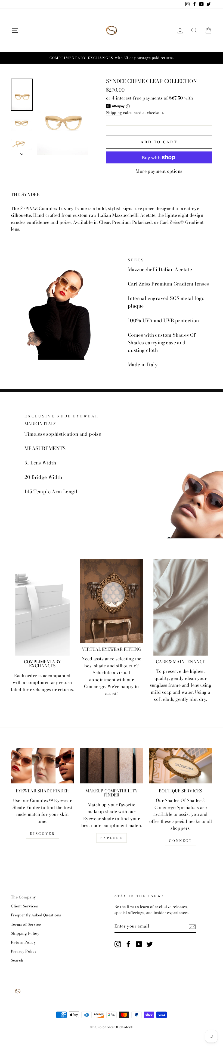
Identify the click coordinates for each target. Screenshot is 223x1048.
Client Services (24, 906)
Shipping (114, 112)
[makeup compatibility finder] (111, 765)
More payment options (159, 171)
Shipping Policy (25, 933)
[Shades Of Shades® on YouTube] (139, 944)
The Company (23, 897)
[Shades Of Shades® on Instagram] (117, 944)
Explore (111, 838)
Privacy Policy (24, 951)
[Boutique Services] (180, 765)
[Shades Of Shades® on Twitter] (149, 944)
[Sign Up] (192, 926)
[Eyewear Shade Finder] (42, 765)
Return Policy (23, 942)
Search (17, 960)
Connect (180, 840)
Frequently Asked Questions (36, 915)
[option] (111, 58)
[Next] (22, 152)
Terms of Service (26, 924)
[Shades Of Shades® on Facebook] (128, 944)
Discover (42, 833)
